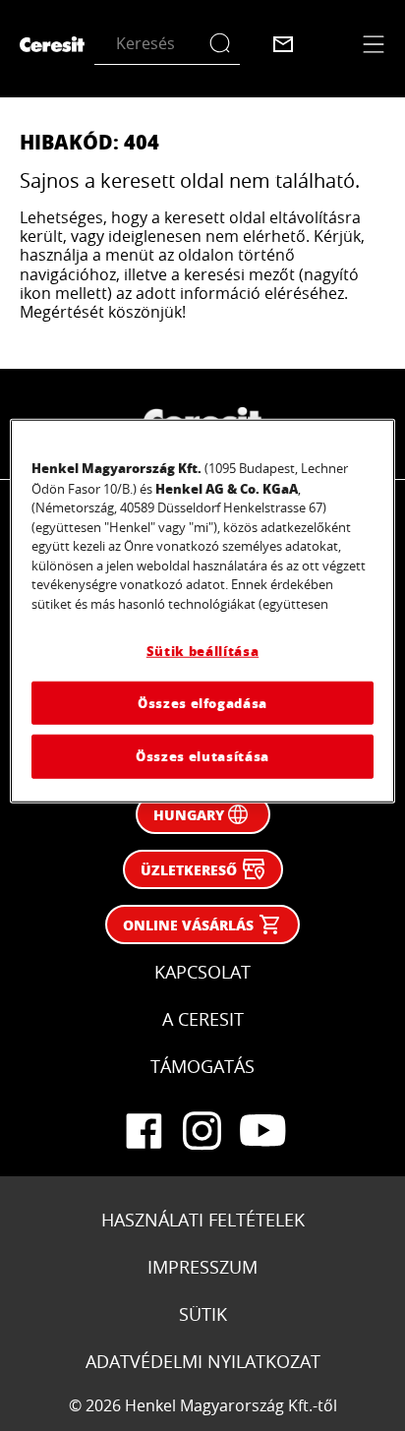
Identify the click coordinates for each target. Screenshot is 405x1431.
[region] (202, 611)
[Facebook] (143, 1131)
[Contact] (283, 44)
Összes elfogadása (202, 702)
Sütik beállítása (202, 650)
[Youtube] (261, 1131)
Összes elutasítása (202, 755)
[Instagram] (202, 1131)
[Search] (224, 44)
